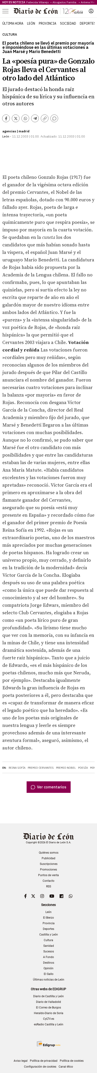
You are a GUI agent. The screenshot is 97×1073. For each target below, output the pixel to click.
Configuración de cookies (40, 1066)
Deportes (88, 23)
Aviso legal (21, 1060)
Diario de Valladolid (48, 1002)
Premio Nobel (66, 767)
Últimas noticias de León (48, 979)
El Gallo (48, 974)
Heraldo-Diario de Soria (48, 1013)
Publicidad (48, 858)
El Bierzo (48, 917)
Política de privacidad (43, 1060)
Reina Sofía (17, 767)
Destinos (48, 962)
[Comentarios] (54, 118)
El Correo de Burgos (48, 1007)
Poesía (83, 767)
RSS (48, 886)
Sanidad (48, 945)
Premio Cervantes (41, 767)
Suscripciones (48, 864)
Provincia (47, 23)
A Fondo (48, 957)
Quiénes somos (48, 852)
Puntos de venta (48, 875)
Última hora (12, 23)
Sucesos (48, 951)
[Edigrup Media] (48, 1043)
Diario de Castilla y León (48, 996)
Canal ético (66, 1066)
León (31, 23)
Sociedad (68, 23)
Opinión (48, 968)
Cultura (9, 35)
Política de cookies (72, 1060)
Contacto (48, 880)
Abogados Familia (65, 2)
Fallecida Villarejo (37, 2)
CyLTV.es (48, 1018)
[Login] (91, 11)
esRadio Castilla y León (48, 1024)
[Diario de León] (48, 11)
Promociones (48, 869)
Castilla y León (48, 934)
